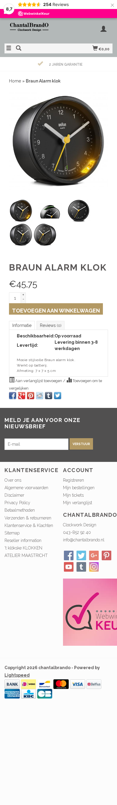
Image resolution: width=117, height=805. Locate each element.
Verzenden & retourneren (27, 518)
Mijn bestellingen (78, 487)
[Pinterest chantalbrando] (106, 555)
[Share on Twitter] (57, 395)
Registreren (73, 480)
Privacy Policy (17, 502)
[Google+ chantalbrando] (94, 555)
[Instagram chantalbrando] (94, 567)
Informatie (22, 325)
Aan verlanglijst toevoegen (38, 381)
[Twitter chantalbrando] (81, 555)
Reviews (50, 325)
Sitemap (12, 533)
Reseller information (22, 540)
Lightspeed (17, 675)
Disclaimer (14, 495)
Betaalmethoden (19, 510)
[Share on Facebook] (12, 395)
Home (15, 81)
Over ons (12, 480)
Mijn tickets (73, 495)
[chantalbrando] (31, 30)
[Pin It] (30, 395)
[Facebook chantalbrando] (69, 555)
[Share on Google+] (21, 395)
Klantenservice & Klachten (28, 525)
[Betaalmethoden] (12, 683)
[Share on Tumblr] (48, 395)
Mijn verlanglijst (77, 502)
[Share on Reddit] (39, 395)
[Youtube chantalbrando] (69, 567)
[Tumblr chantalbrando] (81, 567)
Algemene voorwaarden (26, 487)
